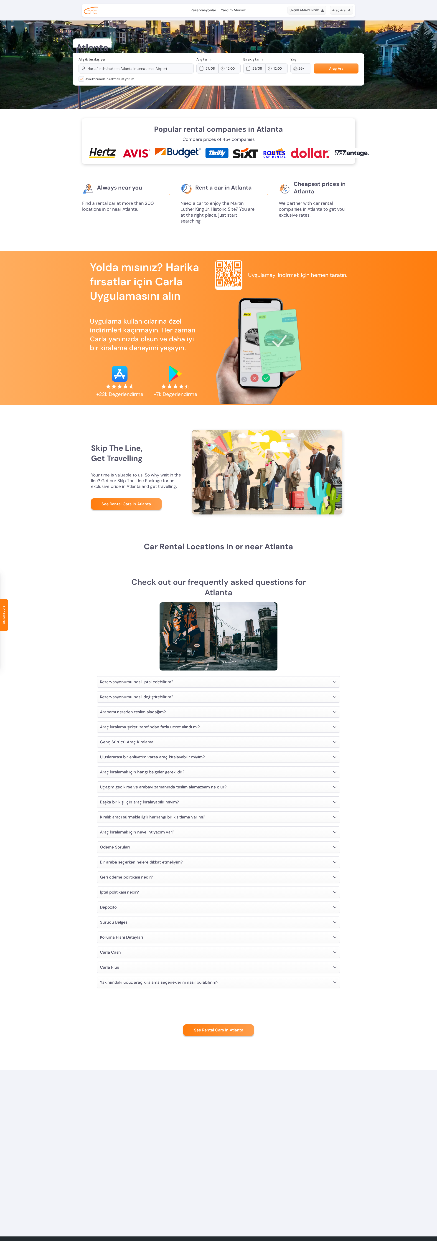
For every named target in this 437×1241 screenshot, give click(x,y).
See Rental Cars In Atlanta (126, 504)
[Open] (191, 68)
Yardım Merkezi (233, 10)
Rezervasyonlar (203, 10)
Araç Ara (339, 10)
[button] (211, 68)
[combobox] (138, 68)
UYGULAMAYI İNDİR (304, 10)
